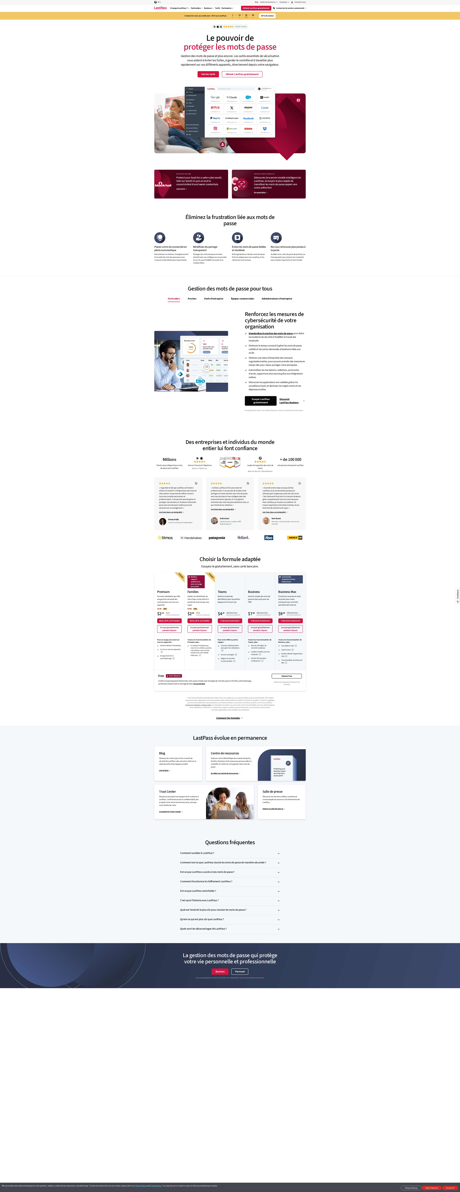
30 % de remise (267, 15)
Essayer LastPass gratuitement (261, 410)
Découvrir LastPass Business (289, 410)
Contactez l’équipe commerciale (198, 714)
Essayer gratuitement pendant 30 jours (169, 638)
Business (220, 980)
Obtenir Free (287, 685)
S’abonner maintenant (230, 630)
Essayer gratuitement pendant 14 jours (230, 638)
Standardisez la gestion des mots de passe (271, 342)
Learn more (180, 198)
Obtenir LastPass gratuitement (242, 83)
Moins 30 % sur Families (200, 630)
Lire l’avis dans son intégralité (170, 521)
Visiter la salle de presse (273, 818)
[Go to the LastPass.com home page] (160, 8)
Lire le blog (163, 779)
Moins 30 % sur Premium (169, 630)
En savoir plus (260, 201)
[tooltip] (162, 661)
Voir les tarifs (208, 83)
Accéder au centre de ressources (224, 782)
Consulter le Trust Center (170, 821)
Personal (239, 980)
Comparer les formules (228, 727)
